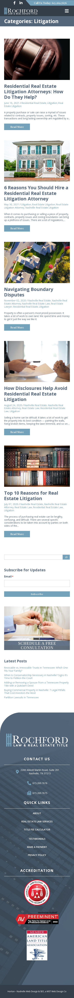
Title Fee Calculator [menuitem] (37, 829)
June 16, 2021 (11, 103)
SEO (42, 991)
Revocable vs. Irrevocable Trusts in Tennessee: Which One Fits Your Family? (36, 669)
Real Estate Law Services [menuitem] (37, 821)
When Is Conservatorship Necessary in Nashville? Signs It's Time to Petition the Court (36, 677)
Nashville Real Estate (39, 300)
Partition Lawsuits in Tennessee (21, 697)
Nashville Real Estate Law (36, 303)
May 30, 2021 (11, 204)
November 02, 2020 (15, 300)
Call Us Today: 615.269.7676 (50, 3)
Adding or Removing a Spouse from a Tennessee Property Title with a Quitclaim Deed (36, 684)
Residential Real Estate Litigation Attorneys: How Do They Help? (33, 91)
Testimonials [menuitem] (37, 838)
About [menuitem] (37, 813)
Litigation (52, 103)
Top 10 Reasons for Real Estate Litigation (31, 495)
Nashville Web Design (27, 991)
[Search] (66, 557)
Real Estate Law (30, 408)
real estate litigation (43, 204)
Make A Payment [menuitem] (37, 847)
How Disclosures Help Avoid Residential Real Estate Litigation (35, 393)
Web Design (57, 991)
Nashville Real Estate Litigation (42, 207)
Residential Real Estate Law (48, 507)
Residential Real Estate (34, 103)
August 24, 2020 (13, 405)
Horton (11, 991)
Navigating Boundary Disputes (28, 292)
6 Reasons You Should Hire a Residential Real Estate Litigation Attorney (36, 193)
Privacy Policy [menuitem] (37, 855)
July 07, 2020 (11, 504)
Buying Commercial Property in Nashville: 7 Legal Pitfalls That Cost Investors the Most (34, 692)
